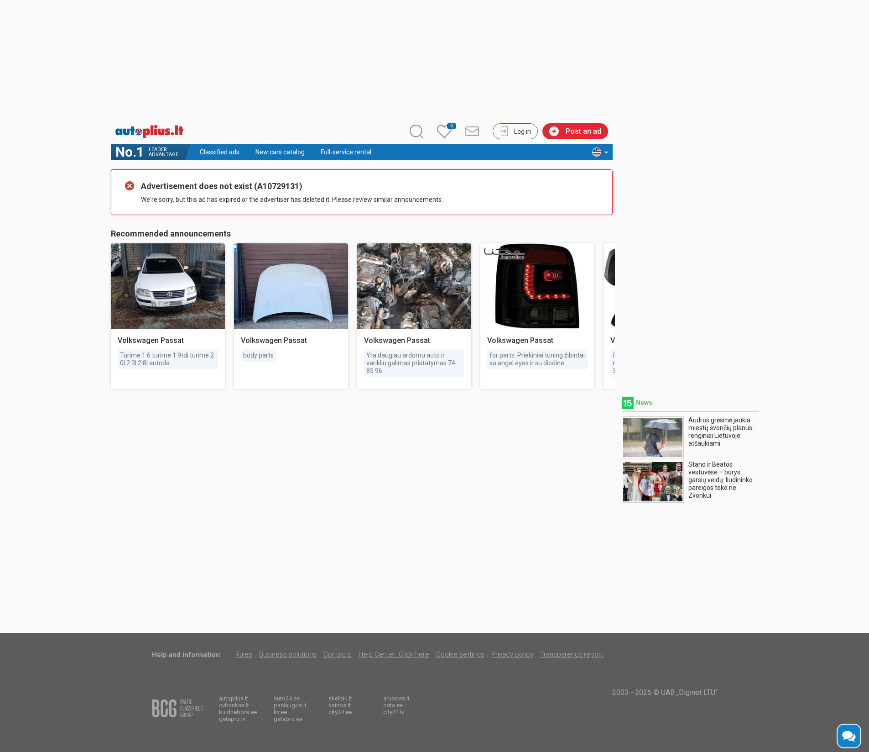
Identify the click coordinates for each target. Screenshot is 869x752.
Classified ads (219, 152)
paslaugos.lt (290, 705)
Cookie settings (460, 654)
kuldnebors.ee (238, 712)
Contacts (337, 654)
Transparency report (571, 654)
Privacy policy (512, 654)
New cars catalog (280, 152)
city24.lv (393, 712)
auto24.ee (287, 698)
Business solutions (288, 654)
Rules (243, 654)
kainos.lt (339, 705)
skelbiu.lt (340, 698)
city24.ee (340, 712)
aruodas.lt (396, 698)
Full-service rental (346, 152)
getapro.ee (288, 718)
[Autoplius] (151, 131)
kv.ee (280, 712)
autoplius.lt (233, 698)
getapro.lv (232, 718)
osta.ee (393, 705)
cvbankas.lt (234, 705)
